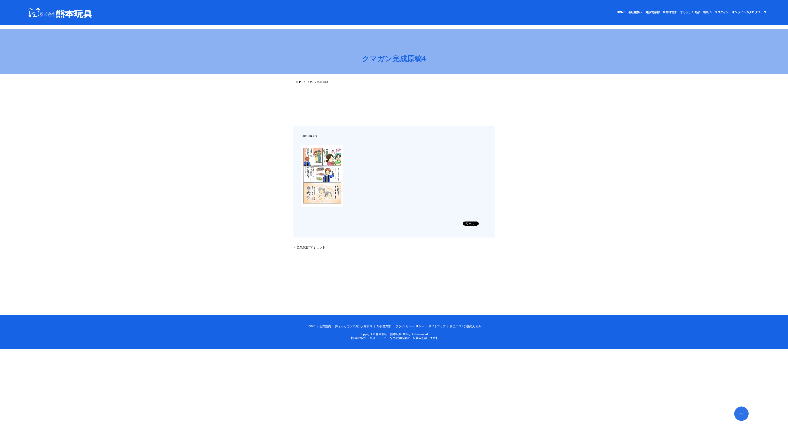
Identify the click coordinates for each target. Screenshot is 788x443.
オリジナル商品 (690, 12)
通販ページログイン (716, 12)
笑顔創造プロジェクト (311, 247)
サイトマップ (437, 326)
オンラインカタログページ (749, 12)
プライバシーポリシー (409, 326)
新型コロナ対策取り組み (465, 326)
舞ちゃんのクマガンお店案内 (353, 326)
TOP (298, 82)
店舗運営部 (670, 12)
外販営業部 (653, 12)
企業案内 (325, 326)
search (772, 12)
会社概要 (634, 12)
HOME (621, 12)
